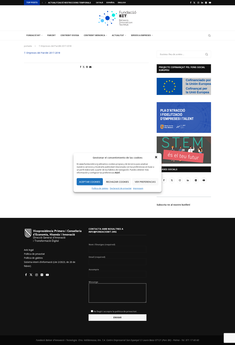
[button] (156, 157)
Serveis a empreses (141, 35)
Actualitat (118, 35)
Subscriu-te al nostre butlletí (173, 204)
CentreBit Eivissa (69, 35)
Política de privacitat (34, 253)
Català (99, 2)
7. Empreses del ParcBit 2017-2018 (42, 52)
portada (28, 46)
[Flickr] (206, 2)
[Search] (209, 35)
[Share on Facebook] (80, 66)
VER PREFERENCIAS (145, 181)
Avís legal (29, 249)
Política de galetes (100, 188)
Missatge (93, 282)
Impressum (138, 188)
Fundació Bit (33, 35)
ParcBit (51, 35)
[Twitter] (194, 2)
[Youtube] (210, 2)
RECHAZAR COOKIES (117, 181)
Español (110, 2)
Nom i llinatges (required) (102, 244)
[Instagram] (198, 2)
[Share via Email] (90, 66)
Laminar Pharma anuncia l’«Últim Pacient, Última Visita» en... (82, 2)
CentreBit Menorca (94, 35)
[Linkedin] (202, 2)
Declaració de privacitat (120, 188)
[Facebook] (190, 2)
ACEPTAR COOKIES (89, 181)
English (122, 2)
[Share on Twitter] (83, 66)
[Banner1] (184, 86)
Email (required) (97, 257)
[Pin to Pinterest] (87, 66)
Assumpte (94, 269)
